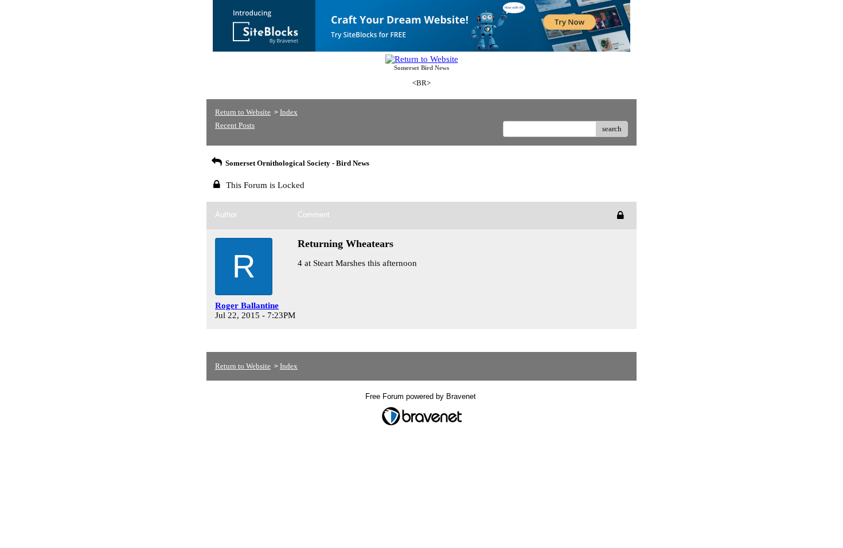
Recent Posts (235, 125)
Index (289, 112)
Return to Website (243, 112)
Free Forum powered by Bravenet (421, 396)
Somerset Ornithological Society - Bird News (296, 163)
